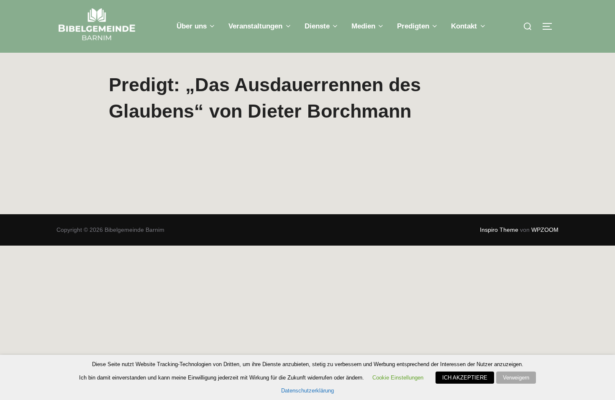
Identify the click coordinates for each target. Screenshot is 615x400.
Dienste (317, 26)
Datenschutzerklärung (307, 390)
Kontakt (464, 26)
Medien (363, 26)
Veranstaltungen (255, 26)
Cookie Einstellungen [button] (397, 377)
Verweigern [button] (516, 377)
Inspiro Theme (499, 229)
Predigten (413, 26)
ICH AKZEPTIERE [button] (464, 377)
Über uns (192, 26)
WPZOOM (545, 229)
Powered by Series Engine (475, 168)
